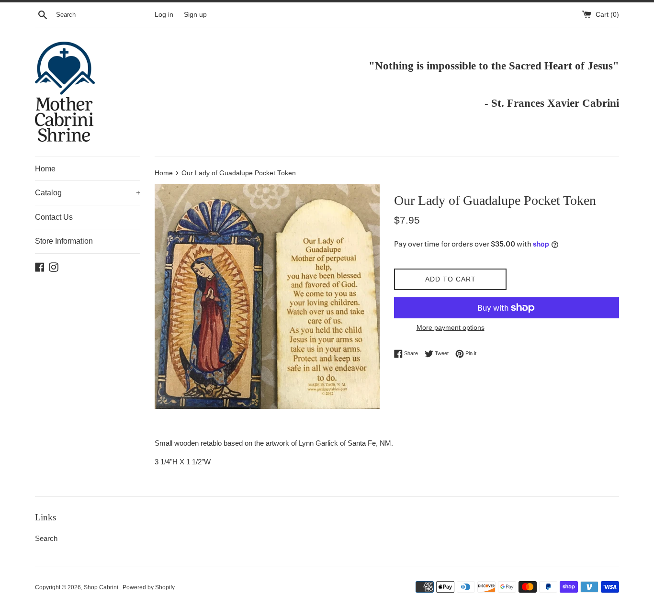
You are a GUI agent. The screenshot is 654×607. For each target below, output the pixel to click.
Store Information (64, 241)
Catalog (87, 193)
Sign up (195, 14)
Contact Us (54, 217)
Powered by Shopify (149, 587)
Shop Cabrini (102, 587)
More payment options (451, 327)
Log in (164, 14)
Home (45, 169)
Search (46, 538)
